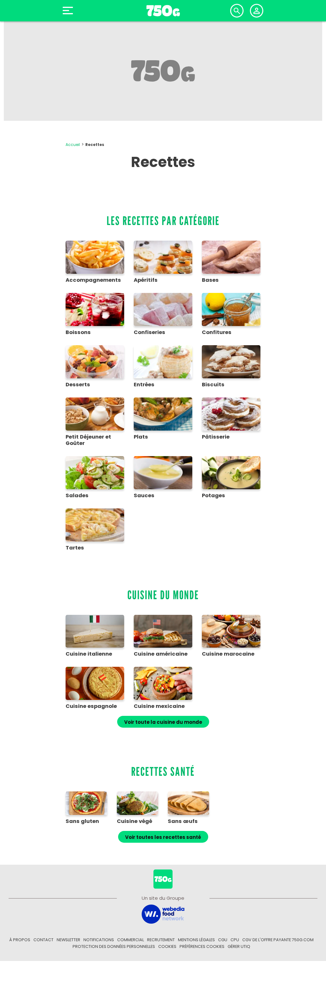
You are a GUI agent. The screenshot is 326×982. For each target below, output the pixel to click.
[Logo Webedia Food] (163, 913)
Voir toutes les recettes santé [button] (163, 837)
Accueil (73, 144)
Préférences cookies (202, 946)
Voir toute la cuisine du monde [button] (163, 722)
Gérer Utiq (239, 946)
